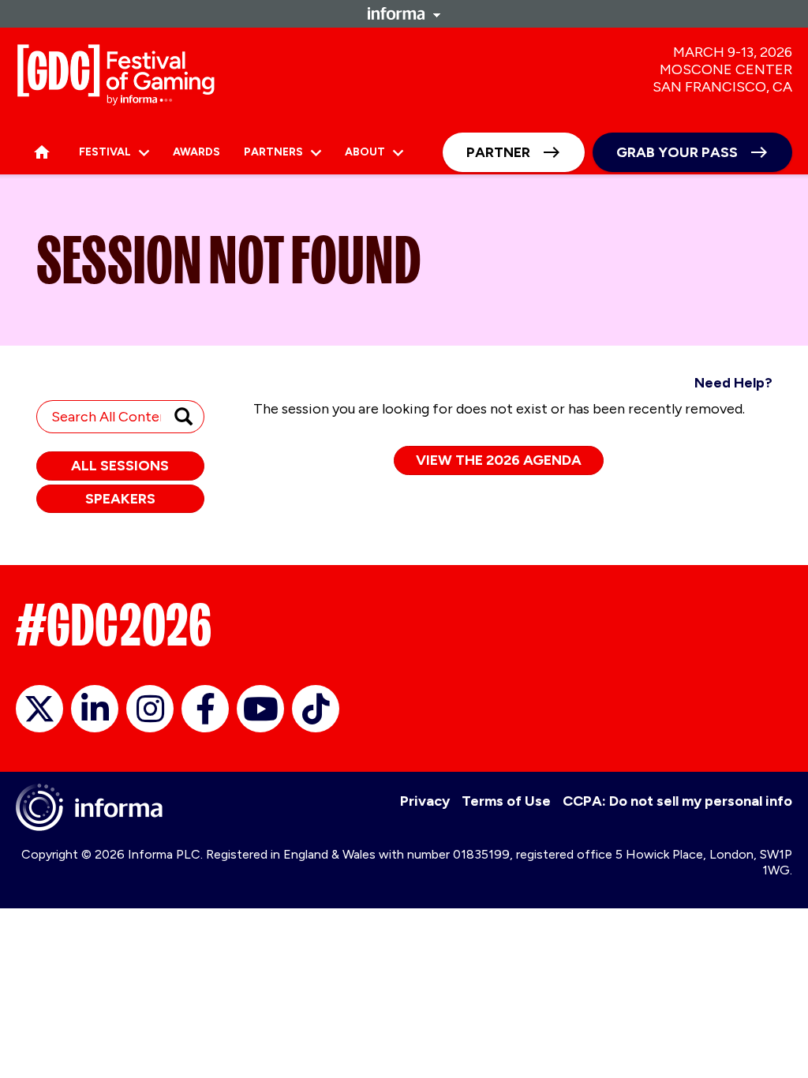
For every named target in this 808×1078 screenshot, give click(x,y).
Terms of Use (506, 801)
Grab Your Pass (677, 152)
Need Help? (733, 382)
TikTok (315, 708)
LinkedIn (94, 708)
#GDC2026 (113, 625)
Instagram (150, 708)
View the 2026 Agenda (499, 460)
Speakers (120, 498)
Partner (498, 152)
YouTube (260, 708)
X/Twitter (39, 708)
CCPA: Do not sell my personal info (677, 801)
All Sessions (120, 465)
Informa (404, 13)
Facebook (205, 708)
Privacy (425, 801)
